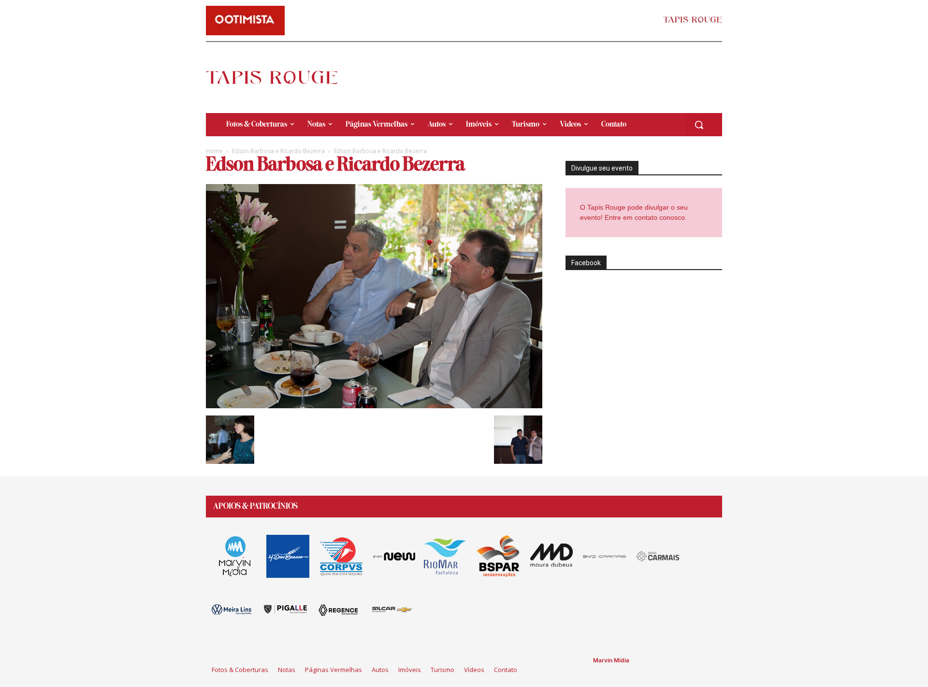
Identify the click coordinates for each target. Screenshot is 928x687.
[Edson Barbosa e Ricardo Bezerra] (374, 405)
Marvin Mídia (611, 660)
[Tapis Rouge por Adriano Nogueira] (280, 77)
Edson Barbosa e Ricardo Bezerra (278, 151)
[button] (698, 124)
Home (214, 151)
